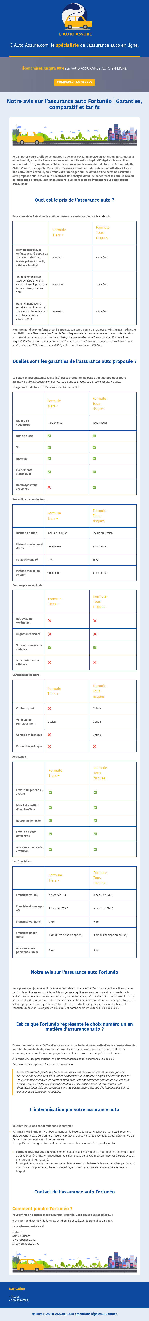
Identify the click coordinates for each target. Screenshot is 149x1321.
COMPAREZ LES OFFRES (74, 82)
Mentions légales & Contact (97, 1314)
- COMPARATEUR (19, 1300)
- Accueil (14, 1296)
